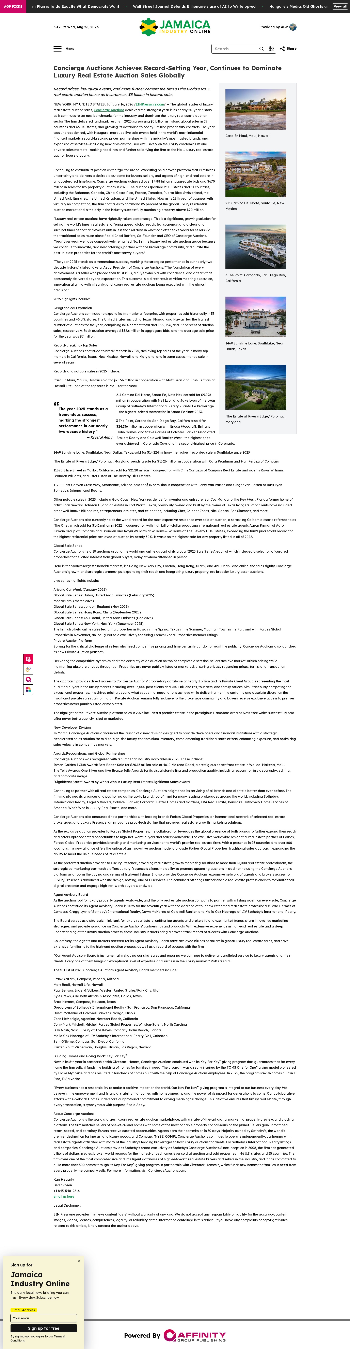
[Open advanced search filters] (271, 48)
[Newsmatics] (28, 690)
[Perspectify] (28, 669)
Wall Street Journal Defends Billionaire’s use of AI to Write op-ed (194, 6)
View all (340, 6)
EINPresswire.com (150, 104)
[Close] (79, 1261)
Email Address (24, 1310)
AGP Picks (13, 6)
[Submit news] (28, 659)
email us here (63, 1196)
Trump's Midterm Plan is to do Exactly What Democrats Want (61, 6)
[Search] (261, 48)
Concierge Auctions (109, 110)
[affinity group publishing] (28, 679)
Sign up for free (43, 1328)
